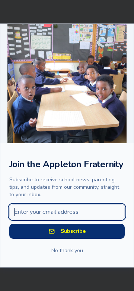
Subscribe (73, 231)
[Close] (125, 33)
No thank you (67, 250)
